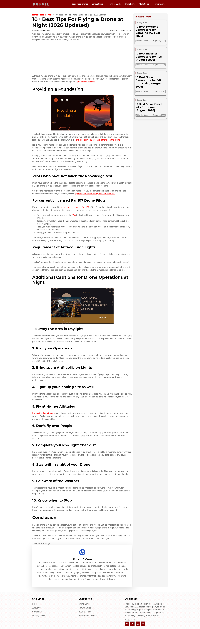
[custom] (143, 624)
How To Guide (115, 4)
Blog (34, 604)
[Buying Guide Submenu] (105, 4)
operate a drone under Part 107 (75, 207)
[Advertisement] (82, 57)
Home (35, 15)
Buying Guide (97, 4)
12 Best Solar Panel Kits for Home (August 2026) (149, 107)
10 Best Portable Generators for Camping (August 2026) (148, 31)
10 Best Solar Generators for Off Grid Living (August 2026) (149, 82)
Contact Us (37, 611)
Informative (160, 4)
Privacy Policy (38, 615)
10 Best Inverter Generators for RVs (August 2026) (149, 56)
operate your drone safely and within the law (95, 193)
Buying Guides (85, 611)
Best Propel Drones (80, 4)
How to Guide (85, 608)
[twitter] (132, 624)
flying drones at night (85, 81)
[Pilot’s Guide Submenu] (151, 4)
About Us (36, 608)
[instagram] (138, 624)
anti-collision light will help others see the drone (98, 140)
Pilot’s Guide (144, 4)
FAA (74, 215)
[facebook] (127, 624)
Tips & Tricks (46, 15)
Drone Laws (130, 4)
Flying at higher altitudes (43, 413)
